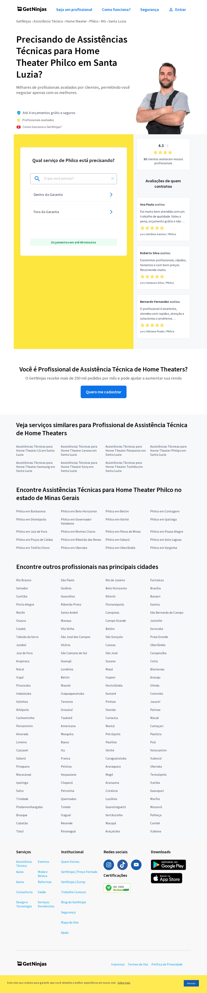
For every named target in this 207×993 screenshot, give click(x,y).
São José (112, 653)
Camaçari (156, 726)
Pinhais (111, 702)
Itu (63, 750)
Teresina (67, 702)
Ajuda (65, 932)
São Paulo (67, 580)
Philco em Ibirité (117, 519)
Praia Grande (159, 637)
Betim (65, 677)
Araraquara (113, 766)
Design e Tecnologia (24, 904)
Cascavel (22, 750)
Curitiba (21, 596)
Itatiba (155, 783)
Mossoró (156, 807)
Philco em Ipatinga (163, 519)
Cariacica (112, 718)
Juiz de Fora (24, 653)
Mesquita (67, 734)
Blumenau (157, 669)
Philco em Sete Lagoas (166, 540)
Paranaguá (68, 831)
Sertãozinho (114, 815)
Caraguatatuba (116, 758)
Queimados (68, 799)
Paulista (156, 734)
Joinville (156, 621)
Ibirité (110, 750)
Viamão (111, 710)
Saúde (42, 892)
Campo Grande (116, 621)
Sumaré (111, 693)
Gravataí (67, 710)
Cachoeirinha (25, 718)
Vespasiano (68, 774)
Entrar (180, 9)
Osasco (21, 621)
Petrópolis (113, 734)
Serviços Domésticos (46, 904)
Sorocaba (156, 629)
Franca (65, 758)
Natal (20, 669)
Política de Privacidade (167, 964)
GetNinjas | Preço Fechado (79, 872)
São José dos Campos (75, 637)
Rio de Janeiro (115, 580)
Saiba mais (123, 982)
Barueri (155, 596)
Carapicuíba (158, 653)
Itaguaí (66, 815)
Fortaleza (157, 580)
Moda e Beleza (43, 874)
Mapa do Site (70, 922)
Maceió (66, 685)
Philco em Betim (117, 511)
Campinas (112, 612)
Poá (153, 742)
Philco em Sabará (118, 540)
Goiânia (66, 588)
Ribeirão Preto (71, 604)
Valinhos (22, 702)
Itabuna (155, 831)
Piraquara (23, 766)
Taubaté (66, 718)
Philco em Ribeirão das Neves (81, 540)
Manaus (66, 621)
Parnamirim (24, 726)
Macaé (154, 718)
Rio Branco (23, 580)
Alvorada (22, 734)
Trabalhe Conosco (73, 892)
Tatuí (19, 831)
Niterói (110, 596)
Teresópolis (158, 774)
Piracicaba (23, 685)
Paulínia (111, 742)
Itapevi (110, 677)
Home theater (76, 21)
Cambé (155, 823)
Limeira (21, 742)
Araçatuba (113, 831)
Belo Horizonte (116, 588)
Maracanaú (23, 774)
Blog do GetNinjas (73, 902)
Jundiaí (21, 645)
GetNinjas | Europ (73, 882)
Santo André (69, 612)
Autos (20, 882)
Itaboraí (156, 758)
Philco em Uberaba (74, 548)
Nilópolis (22, 710)
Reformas (45, 882)
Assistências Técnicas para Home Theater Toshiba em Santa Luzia (124, 467)
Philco (93, 21)
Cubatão (22, 823)
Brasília (155, 588)
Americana (68, 726)
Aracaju (155, 677)
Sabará (21, 758)
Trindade (22, 799)
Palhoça (156, 815)
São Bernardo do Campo (166, 612)
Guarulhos (68, 596)
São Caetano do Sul (74, 653)
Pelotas (66, 766)
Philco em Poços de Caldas (34, 540)
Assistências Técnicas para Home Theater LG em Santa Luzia (35, 450)
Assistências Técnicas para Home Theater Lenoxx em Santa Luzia (79, 450)
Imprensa (118, 964)
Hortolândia (114, 685)
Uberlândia (157, 645)
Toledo (66, 807)
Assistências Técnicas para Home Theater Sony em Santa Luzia (79, 467)
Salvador (22, 588)
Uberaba (156, 766)
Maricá (110, 726)
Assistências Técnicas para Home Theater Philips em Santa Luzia (168, 450)
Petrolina (67, 791)
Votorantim (158, 750)
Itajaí (19, 677)
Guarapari (157, 791)
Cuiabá (20, 629)
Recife (20, 612)
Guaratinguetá (116, 807)
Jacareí (155, 702)
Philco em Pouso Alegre (166, 531)
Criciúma (112, 791)
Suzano (111, 661)
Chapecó (67, 783)
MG (103, 21)
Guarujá (66, 661)
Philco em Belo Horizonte (79, 511)
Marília (155, 799)
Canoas (111, 645)
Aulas (20, 872)
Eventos (43, 862)
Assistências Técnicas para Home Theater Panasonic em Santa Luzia (126, 450)
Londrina (67, 669)
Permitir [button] (191, 983)
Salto (20, 791)
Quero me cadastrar (103, 392)
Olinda (154, 685)
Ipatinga (22, 783)
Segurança (149, 9)
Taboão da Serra (27, 637)
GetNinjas (23, 21)
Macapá (111, 823)
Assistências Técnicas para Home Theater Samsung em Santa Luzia (35, 467)
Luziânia (111, 799)
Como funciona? (116, 9)
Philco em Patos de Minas (123, 531)
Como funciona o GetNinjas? (42, 127)
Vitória (65, 645)
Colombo (156, 693)
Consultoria (24, 892)
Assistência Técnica (48, 21)
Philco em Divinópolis (31, 519)
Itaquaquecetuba (72, 693)
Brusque (21, 815)
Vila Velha (67, 629)
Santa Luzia (117, 21)
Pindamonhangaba (29, 807)
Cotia (154, 661)
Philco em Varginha (163, 548)
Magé (109, 774)
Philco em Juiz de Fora (31, 531)
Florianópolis (115, 604)
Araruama (112, 783)
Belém (110, 629)
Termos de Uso (138, 964)
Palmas (155, 710)
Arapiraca (22, 661)
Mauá (109, 669)
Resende (67, 823)
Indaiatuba (23, 693)
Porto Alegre (25, 604)
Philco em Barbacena (30, 511)
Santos (155, 604)
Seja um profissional (74, 9)
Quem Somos (70, 862)
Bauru (65, 742)
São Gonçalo (114, 637)
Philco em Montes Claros (78, 531)
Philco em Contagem (165, 511)
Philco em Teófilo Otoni (33, 548)
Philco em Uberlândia (120, 548)
